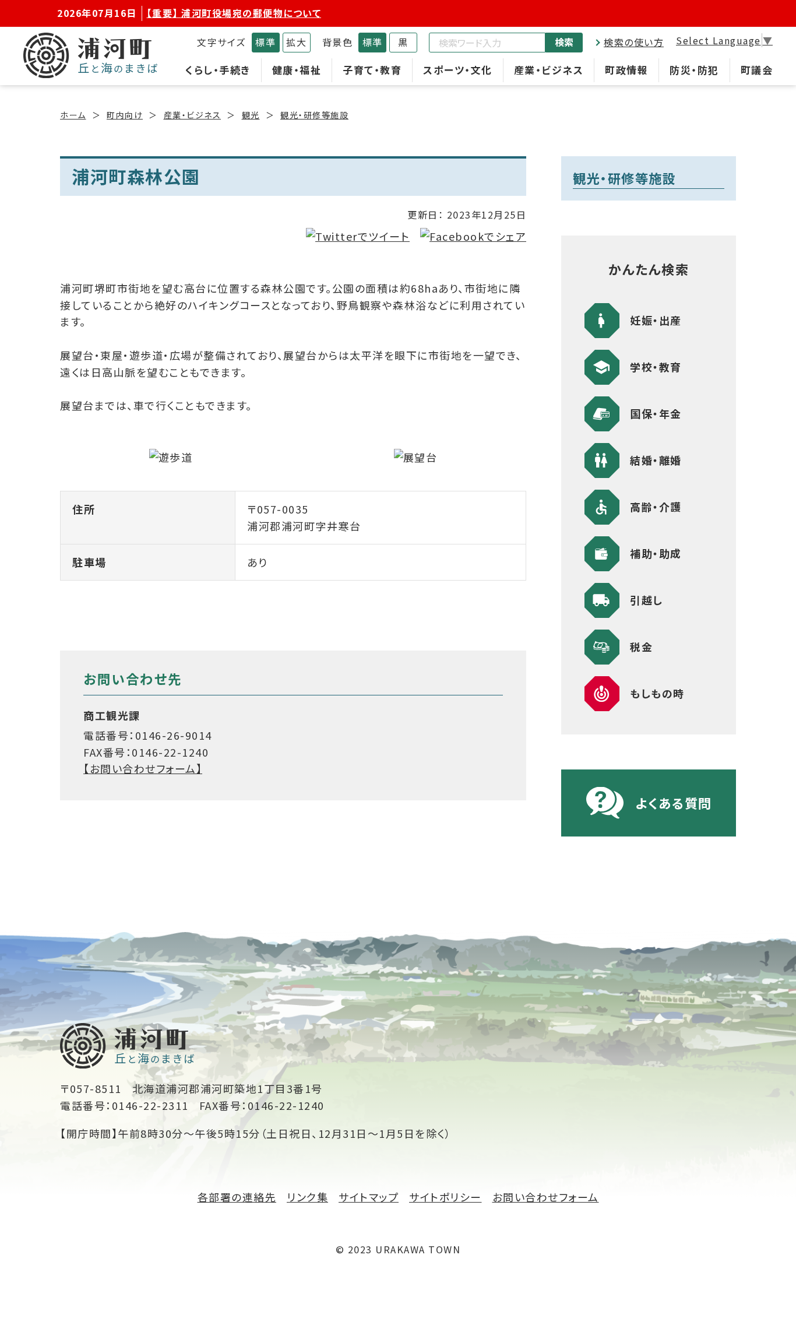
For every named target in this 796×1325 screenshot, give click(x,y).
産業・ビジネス (549, 69)
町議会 (757, 69)
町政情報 (626, 69)
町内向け (125, 115)
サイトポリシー (445, 1196)
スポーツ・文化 (457, 69)
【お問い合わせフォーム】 (142, 768)
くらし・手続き (218, 69)
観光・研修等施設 (314, 115)
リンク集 (307, 1196)
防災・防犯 (694, 69)
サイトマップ (369, 1196)
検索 (564, 42)
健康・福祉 (297, 69)
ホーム (73, 115)
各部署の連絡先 (237, 1196)
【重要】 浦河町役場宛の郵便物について (234, 13)
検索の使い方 (634, 42)
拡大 (296, 42)
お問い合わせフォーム (545, 1196)
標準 (265, 42)
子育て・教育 (372, 69)
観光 (251, 115)
